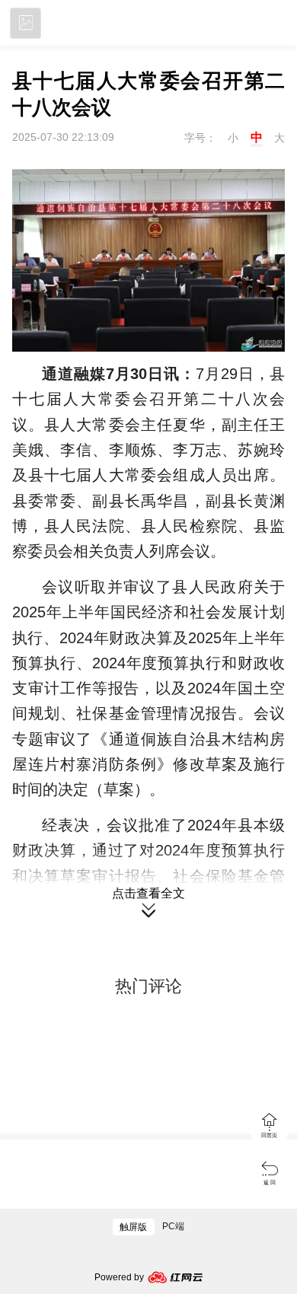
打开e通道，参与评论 (148, 1105)
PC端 (173, 1226)
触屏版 (133, 1227)
